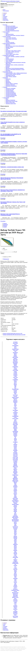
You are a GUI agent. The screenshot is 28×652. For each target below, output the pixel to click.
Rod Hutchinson (15, 519)
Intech (15, 436)
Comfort (15, 372)
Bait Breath (15, 352)
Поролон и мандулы (10, 84)
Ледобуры (8, 48)
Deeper (15, 384)
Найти (2, 7)
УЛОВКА (15, 612)
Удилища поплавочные (11, 94)
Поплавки (8, 70)
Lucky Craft (15, 457)
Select (15, 532)
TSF (15, 564)
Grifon (15, 417)
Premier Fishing (15, 504)
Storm (15, 549)
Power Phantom (15, 500)
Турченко (15, 611)
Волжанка (15, 589)
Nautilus (15, 485)
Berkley (15, 358)
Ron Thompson (15, 520)
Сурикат (15, 605)
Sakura (15, 523)
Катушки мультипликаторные (12, 30)
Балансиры (8, 78)
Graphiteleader (15, 416)
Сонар (15, 602)
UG (15, 566)
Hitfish (15, 430)
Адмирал (15, 586)
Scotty (15, 530)
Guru (15, 419)
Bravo (15, 367)
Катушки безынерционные (12, 27)
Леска (7, 33)
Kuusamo (15, 452)
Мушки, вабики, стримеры (12, 83)
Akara (15, 347)
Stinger (15, 546)
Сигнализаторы (9, 53)
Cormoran (15, 374)
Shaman (15, 536)
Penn (15, 494)
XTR (15, 577)
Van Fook (15, 569)
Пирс (15, 598)
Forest (15, 405)
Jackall (15, 439)
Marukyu (15, 469)
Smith (15, 539)
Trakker (15, 560)
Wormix (15, 574)
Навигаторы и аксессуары (11, 101)
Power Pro (15, 502)
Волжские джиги (15, 590)
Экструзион (15, 616)
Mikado (15, 477)
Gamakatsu (15, 412)
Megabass (15, 472)
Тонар (15, 607)
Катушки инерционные (11, 28)
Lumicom (15, 460)
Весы (7, 98)
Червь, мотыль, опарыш (11, 76)
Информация (6, 259)
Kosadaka (15, 450)
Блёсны (7, 80)
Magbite (15, 464)
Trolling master (15, 563)
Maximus (15, 471)
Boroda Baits (15, 366)
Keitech (15, 446)
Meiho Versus (15, 474)
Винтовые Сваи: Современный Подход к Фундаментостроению (10, 214)
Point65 (15, 497)
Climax (15, 371)
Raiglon (15, 509)
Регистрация (6, 10)
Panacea (15, 493)
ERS (15, 393)
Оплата (4, 17)
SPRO (15, 545)
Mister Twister (15, 480)
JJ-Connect (15, 442)
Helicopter (15, 427)
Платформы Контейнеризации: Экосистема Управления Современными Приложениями (14, 154)
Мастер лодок (15, 597)
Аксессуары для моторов (11, 38)
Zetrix (15, 584)
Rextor (15, 514)
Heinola (15, 426)
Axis (15, 351)
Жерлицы (8, 44)
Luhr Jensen (15, 459)
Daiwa (15, 380)
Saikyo (15, 522)
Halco (15, 420)
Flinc (15, 403)
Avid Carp (15, 350)
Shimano (15, 537)
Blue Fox (15, 360)
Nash (15, 484)
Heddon (15, 425)
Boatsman (15, 363)
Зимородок (15, 593)
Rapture (15, 511)
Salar (15, 524)
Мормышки (8, 82)
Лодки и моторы (6, 36)
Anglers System (15, 349)
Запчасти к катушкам (10, 25)
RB (15, 512)
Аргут (15, 587)
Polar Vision (15, 498)
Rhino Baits (15, 516)
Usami (15, 567)
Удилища (5, 87)
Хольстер (15, 613)
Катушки (5, 24)
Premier (15, 503)
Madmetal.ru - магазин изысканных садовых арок (12, 166)
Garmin (15, 414)
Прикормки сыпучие (10, 75)
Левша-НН (15, 596)
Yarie (15, 579)
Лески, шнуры (6, 31)
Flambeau (15, 402)
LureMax (15, 462)
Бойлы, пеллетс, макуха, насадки (13, 74)
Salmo (15, 525)
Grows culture (15, 418)
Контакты (5, 18)
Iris (15, 437)
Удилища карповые (10, 91)
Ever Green (15, 394)
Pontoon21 (15, 499)
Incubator (15, 434)
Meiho (15, 473)
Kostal (15, 451)
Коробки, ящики (9, 47)
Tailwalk (15, 553)
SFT (15, 534)
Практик (15, 599)
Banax (15, 354)
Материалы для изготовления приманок (15, 68)
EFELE (15, 392)
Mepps (15, 476)
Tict (15, 558)
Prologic (15, 506)
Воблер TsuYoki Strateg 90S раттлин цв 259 (12, 333)
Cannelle (15, 369)
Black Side (15, 359)
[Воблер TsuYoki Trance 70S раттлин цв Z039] (7, 246)
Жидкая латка (15, 592)
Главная (5, 13)
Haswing (15, 422)
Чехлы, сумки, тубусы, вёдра (12, 54)
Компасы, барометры (10, 100)
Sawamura (15, 527)
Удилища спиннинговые (11, 95)
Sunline (15, 552)
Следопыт (15, 600)
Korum (15, 449)
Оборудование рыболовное (9, 43)
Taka (15, 554)
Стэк (15, 604)
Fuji (15, 409)
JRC (15, 443)
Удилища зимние (9, 90)
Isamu (15, 438)
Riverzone (15, 518)
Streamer (15, 550)
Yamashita (15, 578)
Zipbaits (15, 585)
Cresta (15, 378)
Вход (4, 9)
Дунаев (15, 591)
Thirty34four (15, 557)
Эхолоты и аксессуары (11, 103)
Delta (15, 385)
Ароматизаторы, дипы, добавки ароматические (16, 73)
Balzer (15, 353)
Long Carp (15, 454)
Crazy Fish (15, 377)
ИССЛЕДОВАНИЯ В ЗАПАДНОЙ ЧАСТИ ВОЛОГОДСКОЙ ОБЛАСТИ (11, 135)
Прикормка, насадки (7, 71)
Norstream (15, 486)
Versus (15, 570)
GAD (15, 411)
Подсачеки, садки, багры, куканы (13, 50)
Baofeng (15, 356)
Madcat (15, 463)
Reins (15, 513)
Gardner (15, 413)
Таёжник (15, 606)
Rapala (15, 510)
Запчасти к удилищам (10, 88)
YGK (15, 580)
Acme (15, 344)
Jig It (15, 440)
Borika (15, 365)
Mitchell (15, 482)
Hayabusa (15, 423)
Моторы (7, 41)
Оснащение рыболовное (8, 55)
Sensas (15, 533)
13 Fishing (15, 342)
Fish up (15, 399)
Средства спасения (10, 42)
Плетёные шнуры (10, 34)
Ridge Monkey (15, 517)
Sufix (15, 551)
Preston (15, 505)
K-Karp (15, 445)
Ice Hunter (15, 432)
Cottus (15, 376)
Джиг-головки (9, 61)
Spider (15, 543)
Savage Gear (15, 526)
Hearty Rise (15, 424)
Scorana (15, 529)
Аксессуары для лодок (11, 37)
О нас (4, 14)
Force (15, 404)
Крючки (7, 67)
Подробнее (3, 118)
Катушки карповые (10, 29)
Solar (15, 542)
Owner (15, 492)
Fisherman (15, 400)
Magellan (15, 465)
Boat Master (15, 362)
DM (15, 386)
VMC (15, 572)
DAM (15, 382)
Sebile (15, 531)
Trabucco (15, 559)
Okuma (15, 489)
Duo (15, 387)
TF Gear (15, 556)
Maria (15, 467)
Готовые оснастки (10, 58)
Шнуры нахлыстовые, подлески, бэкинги (15, 35)
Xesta (15, 576)
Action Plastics (15, 345)
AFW (15, 346)
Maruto (15, 470)
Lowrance (15, 456)
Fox (15, 406)
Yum (15, 583)
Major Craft (15, 466)
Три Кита (15, 609)
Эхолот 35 (15, 617)
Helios (15, 429)
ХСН (15, 614)
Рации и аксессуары (10, 102)
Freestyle (15, 407)
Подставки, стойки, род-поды (12, 51)
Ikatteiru (15, 433)
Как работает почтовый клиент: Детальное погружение (14, 111)
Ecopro (15, 391)
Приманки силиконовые (11, 85)
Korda (15, 447)
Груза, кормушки (9, 60)
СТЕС (15, 603)
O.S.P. (15, 487)
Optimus (15, 490)
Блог (4, 15)
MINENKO (15, 478)
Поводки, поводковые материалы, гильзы (15, 69)
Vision (15, 571)
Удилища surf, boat (10, 89)
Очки (7, 49)
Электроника (6, 97)
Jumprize (15, 444)
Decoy (15, 383)
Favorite (15, 396)
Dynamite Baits (15, 389)
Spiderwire (15, 544)
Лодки (7, 40)
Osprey (15, 491)
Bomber (15, 364)
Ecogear (15, 390)
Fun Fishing (15, 410)
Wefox (15, 573)
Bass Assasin (15, 357)
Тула (15, 610)
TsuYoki (5, 226)
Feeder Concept (15, 397)
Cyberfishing (15, 379)
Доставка (5, 16)
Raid (15, 507)
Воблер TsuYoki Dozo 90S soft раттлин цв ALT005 (14, 334)
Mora (15, 483)
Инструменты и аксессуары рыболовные (15, 45)
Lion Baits (15, 453)
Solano (15, 540)
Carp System (15, 370)
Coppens (15, 373)
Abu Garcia (15, 343)
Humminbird (15, 431)
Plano (15, 496)
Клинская (15, 594)
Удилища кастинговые (11, 93)
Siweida (15, 538)
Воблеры (8, 81)
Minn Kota (15, 479)
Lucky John (15, 458)
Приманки (5, 77)
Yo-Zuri (15, 582)
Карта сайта (5, 20)
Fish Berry (15, 398)
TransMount (15, 562)
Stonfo (15, 547)
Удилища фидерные (10, 96)
